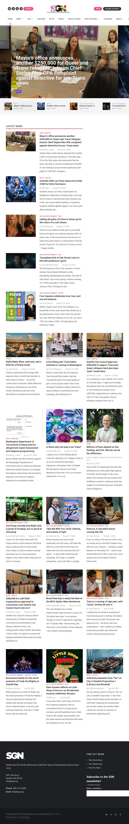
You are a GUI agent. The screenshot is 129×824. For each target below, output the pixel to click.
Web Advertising (95, 760)
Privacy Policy (24, 817)
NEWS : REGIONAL (12, 438)
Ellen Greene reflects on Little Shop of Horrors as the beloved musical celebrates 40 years (62, 690)
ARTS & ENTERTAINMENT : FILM (50, 216)
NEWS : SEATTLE (45, 133)
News (19, 91)
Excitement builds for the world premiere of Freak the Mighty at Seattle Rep (22, 681)
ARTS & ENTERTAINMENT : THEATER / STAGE (21, 675)
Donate (28, 9)
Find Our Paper (95, 768)
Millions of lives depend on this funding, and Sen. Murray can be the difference (103, 450)
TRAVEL (8, 359)
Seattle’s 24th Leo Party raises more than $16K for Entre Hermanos (50, 78)
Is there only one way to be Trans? (63, 447)
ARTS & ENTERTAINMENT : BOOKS (51, 293)
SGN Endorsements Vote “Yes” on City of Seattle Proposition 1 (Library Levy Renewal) (104, 681)
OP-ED (48, 359)
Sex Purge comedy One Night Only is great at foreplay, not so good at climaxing (24, 528)
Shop (98, 9)
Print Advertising (95, 764)
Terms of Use (11, 817)
